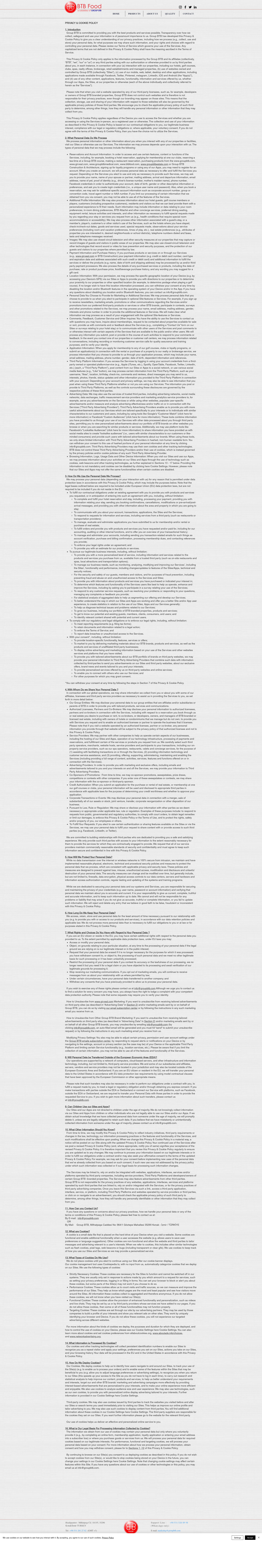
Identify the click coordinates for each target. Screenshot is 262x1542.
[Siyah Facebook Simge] (185, 7)
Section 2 (132, 1004)
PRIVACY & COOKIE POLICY (81, 22)
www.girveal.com (78, 164)
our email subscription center (122, 1008)
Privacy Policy (108, 1537)
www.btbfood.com (129, 164)
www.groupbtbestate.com (154, 164)
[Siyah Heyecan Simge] (190, 7)
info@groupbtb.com (176, 292)
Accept (250, 1537)
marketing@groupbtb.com (169, 1530)
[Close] (258, 1537)
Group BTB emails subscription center (89, 1040)
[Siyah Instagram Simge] (180, 7)
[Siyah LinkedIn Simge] (195, 7)
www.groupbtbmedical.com (104, 164)
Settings (237, 1537)
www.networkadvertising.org (85, 1336)
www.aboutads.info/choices (167, 1333)
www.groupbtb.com (184, 160)
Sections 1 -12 (136, 1448)
